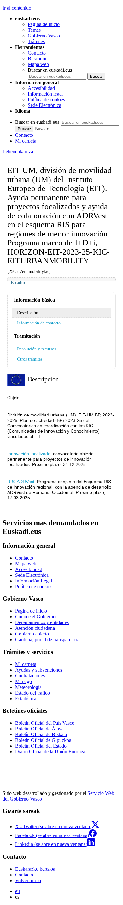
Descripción (27, 312)
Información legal (45, 93)
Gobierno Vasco (44, 35)
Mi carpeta (25, 140)
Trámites (36, 41)
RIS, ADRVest (20, 481)
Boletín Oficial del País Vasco (44, 723)
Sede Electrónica (44, 105)
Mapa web (38, 64)
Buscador (37, 58)
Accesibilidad (41, 88)
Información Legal (33, 580)
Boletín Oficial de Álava (39, 728)
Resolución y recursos (36, 348)
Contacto (37, 53)
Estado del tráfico (32, 692)
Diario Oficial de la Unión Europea (50, 751)
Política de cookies (46, 99)
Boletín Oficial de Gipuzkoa (43, 740)
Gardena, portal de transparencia (47, 639)
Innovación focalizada (28, 453)
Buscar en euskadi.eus (50, 70)
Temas (34, 30)
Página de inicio (44, 24)
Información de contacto (39, 322)
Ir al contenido (17, 7)
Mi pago (23, 681)
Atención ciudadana (35, 628)
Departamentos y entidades (42, 622)
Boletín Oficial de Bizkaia (41, 734)
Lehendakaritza (18, 151)
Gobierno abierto (32, 633)
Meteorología (28, 687)
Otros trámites (29, 359)
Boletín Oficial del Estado (41, 746)
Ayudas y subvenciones (38, 670)
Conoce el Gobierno (35, 616)
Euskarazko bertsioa (35, 869)
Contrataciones (30, 675)
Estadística (25, 698)
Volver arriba (28, 880)
